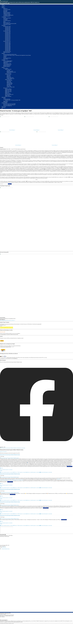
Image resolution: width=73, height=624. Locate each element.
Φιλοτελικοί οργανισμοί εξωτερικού (9, 104)
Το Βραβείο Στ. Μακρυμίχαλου (8, 15)
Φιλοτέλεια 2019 (7, 32)
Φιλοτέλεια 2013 (7, 38)
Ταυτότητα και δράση (6, 9)
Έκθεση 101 (3, 107)
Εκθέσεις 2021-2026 (8, 89)
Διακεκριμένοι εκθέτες (7, 24)
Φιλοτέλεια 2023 (7, 28)
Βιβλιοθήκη (5, 11)
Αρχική (3, 4)
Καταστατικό (5, 8)
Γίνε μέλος (3, 5)
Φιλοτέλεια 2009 (7, 43)
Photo (2, 468)
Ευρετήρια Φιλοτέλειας (7, 51)
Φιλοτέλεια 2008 (7, 44)
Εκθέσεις (3, 67)
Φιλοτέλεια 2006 (7, 45)
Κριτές (4, 21)
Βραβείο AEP (5, 62)
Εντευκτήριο (5, 10)
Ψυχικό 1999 (9, 86)
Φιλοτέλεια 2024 (7, 27)
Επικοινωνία (4, 106)
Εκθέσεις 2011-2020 (8, 90)
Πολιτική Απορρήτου (6, 16)
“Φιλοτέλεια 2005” (10, 83)
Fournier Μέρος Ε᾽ (55, 145)
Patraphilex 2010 (9, 80)
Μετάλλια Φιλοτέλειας (7, 65)
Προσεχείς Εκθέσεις (8, 88)
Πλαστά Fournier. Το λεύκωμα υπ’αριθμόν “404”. (12, 100)
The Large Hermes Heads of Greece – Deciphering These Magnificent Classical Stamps (17, 55)
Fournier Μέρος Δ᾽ (18, 145)
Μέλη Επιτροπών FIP (6, 22)
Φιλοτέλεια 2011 (7, 40)
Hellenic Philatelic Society (4, 1)
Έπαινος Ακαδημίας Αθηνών (7, 60)
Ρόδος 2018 (8, 74)
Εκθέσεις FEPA (7, 95)
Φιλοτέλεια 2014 (7, 37)
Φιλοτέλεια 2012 (7, 39)
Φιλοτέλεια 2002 (7, 49)
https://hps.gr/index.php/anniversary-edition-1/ (7, 320)
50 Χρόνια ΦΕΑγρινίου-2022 (11, 72)
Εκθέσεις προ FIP (7, 93)
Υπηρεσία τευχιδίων (6, 13)
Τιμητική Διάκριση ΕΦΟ (7, 63)
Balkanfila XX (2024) (10, 71)
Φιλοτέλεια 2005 (7, 46)
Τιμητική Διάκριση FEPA (7, 61)
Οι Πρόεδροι (5, 19)
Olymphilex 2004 (9, 84)
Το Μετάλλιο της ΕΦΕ (6, 14)
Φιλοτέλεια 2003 (7, 48)
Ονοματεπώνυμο (3, 325)
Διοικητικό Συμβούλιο (7, 20)
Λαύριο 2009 (9, 81)
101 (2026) (8, 70)
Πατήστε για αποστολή (7, 327)
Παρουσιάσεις (5, 101)
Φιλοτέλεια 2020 (7, 31)
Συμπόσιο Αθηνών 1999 (10, 87)
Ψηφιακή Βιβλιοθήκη (6, 99)
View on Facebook (6, 469)
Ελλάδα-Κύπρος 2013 (10, 77)
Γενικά (4, 98)
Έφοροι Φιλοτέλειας (6, 52)
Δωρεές (3, 6)
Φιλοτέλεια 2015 (7, 36)
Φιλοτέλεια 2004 (7, 47)
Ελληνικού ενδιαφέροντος (7, 105)
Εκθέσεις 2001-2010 (8, 91)
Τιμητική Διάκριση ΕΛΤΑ (7, 64)
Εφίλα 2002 (8, 85)
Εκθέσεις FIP (7, 92)
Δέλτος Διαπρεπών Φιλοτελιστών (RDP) (9, 23)
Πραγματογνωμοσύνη (6, 12)
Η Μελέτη (5, 56)
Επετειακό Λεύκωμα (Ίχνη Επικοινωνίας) (9, 54)
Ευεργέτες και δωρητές (7, 17)
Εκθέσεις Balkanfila (8, 96)
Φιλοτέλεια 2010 (7, 42)
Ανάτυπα (4, 57)
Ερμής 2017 (8, 75)
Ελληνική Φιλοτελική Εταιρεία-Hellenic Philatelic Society (10, 454)
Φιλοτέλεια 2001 (7, 50)
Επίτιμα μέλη (5, 18)
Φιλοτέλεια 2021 (7, 30)
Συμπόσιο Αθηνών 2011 (10, 78)
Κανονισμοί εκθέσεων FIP (9, 94)
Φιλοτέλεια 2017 (7, 34)
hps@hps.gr (4, 547)
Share (1, 470)
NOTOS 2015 (9, 76)
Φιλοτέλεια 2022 (7, 29)
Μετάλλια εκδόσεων (6, 66)
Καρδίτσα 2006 (9, 82)
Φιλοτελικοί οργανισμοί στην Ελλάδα (9, 103)
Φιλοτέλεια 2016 (7, 35)
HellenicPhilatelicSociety (5, 548)
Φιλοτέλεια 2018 (7, 33)
